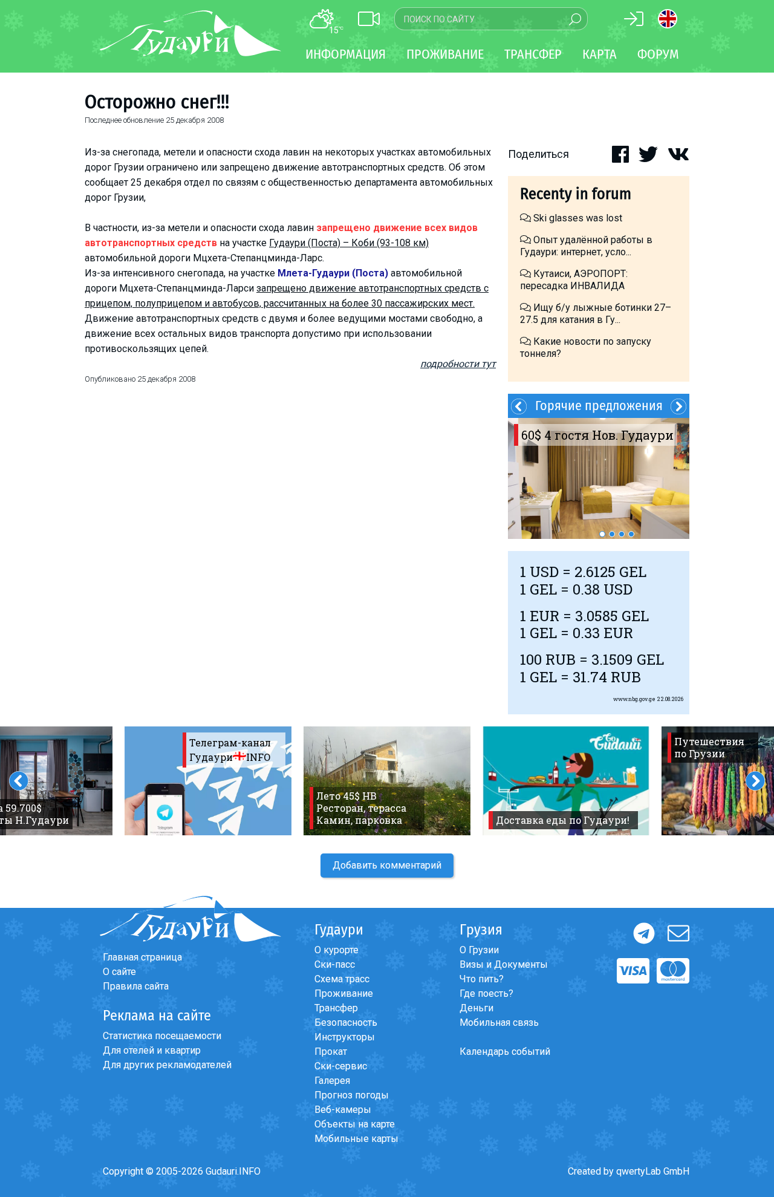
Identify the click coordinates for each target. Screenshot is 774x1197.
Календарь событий (505, 1051)
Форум (658, 54)
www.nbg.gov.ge (634, 699)
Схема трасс (341, 979)
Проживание (343, 993)
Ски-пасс (334, 964)
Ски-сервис (340, 1066)
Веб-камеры (342, 1109)
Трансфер (336, 1008)
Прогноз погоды (351, 1095)
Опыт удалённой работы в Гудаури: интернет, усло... (586, 246)
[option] (598, 478)
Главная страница (142, 957)
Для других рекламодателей (167, 1065)
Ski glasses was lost (576, 218)
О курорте (336, 950)
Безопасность (345, 1022)
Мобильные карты (356, 1138)
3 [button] (622, 534)
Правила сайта (136, 986)
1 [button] (602, 534)
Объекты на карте (354, 1124)
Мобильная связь (499, 1022)
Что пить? (482, 979)
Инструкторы (344, 1037)
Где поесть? (486, 993)
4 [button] (631, 534)
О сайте (119, 971)
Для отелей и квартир (152, 1050)
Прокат (330, 1051)
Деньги (476, 1008)
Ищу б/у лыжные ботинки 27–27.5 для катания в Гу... (595, 313)
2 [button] (612, 534)
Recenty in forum (575, 193)
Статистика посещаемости (162, 1036)
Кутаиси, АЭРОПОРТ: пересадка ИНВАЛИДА (574, 280)
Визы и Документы (504, 964)
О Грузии (479, 950)
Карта (599, 54)
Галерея (332, 1080)
